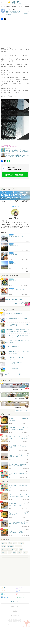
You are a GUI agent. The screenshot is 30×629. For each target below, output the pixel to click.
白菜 (16, 549)
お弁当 (15, 543)
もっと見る (25, 271)
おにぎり (21, 543)
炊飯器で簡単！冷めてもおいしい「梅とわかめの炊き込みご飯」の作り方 (15, 352)
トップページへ (15, 601)
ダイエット (10, 546)
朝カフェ (21, 590)
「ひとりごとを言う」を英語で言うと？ (15, 363)
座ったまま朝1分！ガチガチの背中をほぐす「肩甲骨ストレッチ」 (17, 341)
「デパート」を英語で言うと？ (12, 346)
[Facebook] (2, 19)
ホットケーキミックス (7, 549)
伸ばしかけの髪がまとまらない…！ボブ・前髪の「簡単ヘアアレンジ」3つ (17, 325)
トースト (4, 552)
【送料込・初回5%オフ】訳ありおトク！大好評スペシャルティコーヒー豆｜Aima (16, 336)
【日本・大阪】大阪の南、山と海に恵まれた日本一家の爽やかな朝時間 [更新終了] (13, 13)
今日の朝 (21, 587)
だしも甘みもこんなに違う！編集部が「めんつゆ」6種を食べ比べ (16, 358)
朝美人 (5, 594)
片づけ (25, 552)
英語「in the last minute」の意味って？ (14, 374)
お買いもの (21, 597)
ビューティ (21, 594)
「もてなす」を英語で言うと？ (12, 368)
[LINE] (8, 161)
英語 (10, 543)
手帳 (14, 552)
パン (10, 552)
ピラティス (18, 546)
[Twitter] (5, 19)
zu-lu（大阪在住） (26, 13)
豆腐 (21, 549)
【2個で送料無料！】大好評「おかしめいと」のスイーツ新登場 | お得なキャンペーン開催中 (17, 330)
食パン (3, 546)
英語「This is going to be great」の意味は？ (16, 318)
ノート (19, 552)
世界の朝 (6, 597)
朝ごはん (4, 543)
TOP (5, 587)
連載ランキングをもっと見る (22, 410)
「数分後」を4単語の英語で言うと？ (14, 313)
